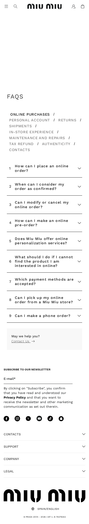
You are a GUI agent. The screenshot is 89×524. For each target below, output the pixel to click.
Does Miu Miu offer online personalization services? (38, 241)
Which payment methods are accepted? (41, 281)
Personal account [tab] (30, 120)
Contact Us (21, 341)
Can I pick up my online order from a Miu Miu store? (41, 299)
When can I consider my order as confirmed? (36, 186)
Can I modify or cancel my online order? (39, 204)
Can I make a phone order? (40, 316)
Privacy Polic (14, 397)
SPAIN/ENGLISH (48, 509)
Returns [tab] (68, 120)
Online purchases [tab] (30, 114)
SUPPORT (11, 446)
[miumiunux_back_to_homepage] (44, 6)
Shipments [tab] (21, 126)
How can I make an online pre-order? (38, 222)
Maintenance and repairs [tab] (37, 138)
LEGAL (9, 471)
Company (11, 459)
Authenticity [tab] (57, 144)
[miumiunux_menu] (6, 6)
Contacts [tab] (19, 150)
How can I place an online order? (39, 168)
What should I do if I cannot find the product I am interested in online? (41, 261)
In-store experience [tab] (32, 132)
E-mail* (10, 378)
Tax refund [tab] (22, 144)
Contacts (12, 434)
